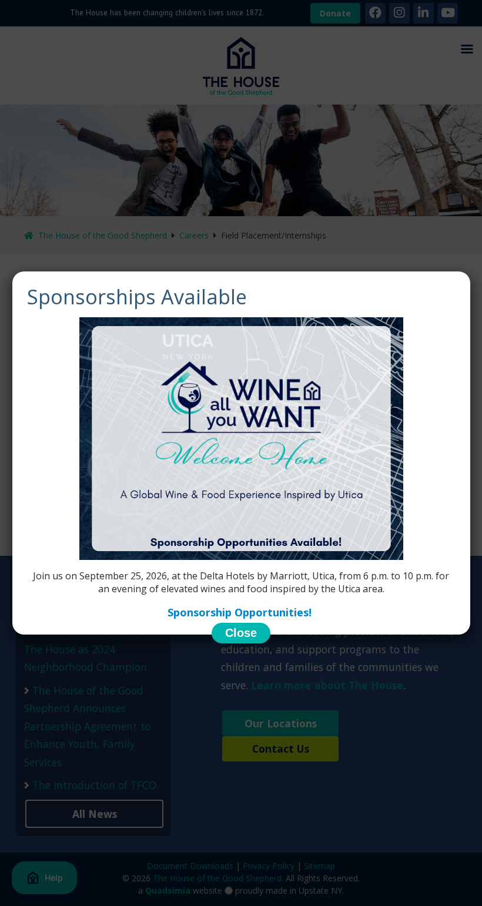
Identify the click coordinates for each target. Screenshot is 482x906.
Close (241, 632)
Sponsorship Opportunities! (241, 612)
